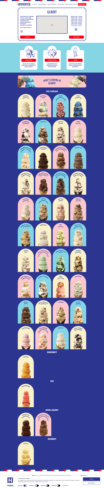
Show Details (65, 485)
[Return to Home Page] (24, 4)
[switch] (37, 486)
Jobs (75, 60)
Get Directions (25, 27)
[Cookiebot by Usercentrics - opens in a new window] (10, 486)
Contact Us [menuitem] (83, 475)
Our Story (61, 4)
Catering (29, 60)
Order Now (82, 4)
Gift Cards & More (70, 4)
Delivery (76, 37)
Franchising (42, 4)
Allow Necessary (91, 483)
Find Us (34, 4)
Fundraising (52, 60)
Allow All (91, 479)
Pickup (27, 37)
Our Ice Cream (51, 4)
